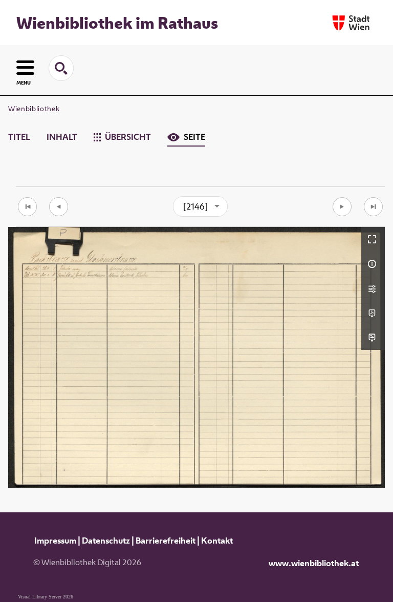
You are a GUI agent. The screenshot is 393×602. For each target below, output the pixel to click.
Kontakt (217, 540)
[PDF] (373, 313)
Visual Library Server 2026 (45, 596)
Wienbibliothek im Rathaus (117, 22)
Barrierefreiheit (165, 540)
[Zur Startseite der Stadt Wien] (351, 22)
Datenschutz (106, 540)
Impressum (55, 540)
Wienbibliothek (33, 108)
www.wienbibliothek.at (314, 563)
